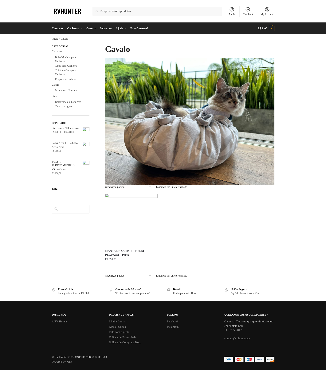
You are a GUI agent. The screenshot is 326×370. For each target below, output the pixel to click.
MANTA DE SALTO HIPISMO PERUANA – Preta (124, 252)
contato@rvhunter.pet (237, 338)
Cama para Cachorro (66, 65)
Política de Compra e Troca (125, 342)
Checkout (248, 14)
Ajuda (232, 14)
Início (55, 38)
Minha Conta (117, 321)
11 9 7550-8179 (233, 330)
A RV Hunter (59, 321)
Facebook (173, 321)
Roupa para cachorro (66, 79)
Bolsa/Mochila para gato (68, 101)
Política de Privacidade (122, 337)
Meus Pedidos (117, 326)
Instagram (173, 326)
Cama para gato (63, 106)
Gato (54, 96)
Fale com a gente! (119, 331)
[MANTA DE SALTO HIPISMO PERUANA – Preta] (131, 220)
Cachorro (57, 51)
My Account (267, 14)
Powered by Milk (62, 361)
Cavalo (55, 84)
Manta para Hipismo (66, 90)
